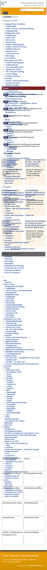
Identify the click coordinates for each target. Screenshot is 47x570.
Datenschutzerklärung (29, 556)
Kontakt (5, 556)
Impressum (14, 556)
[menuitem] (5, 13)
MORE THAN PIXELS (35, 565)
